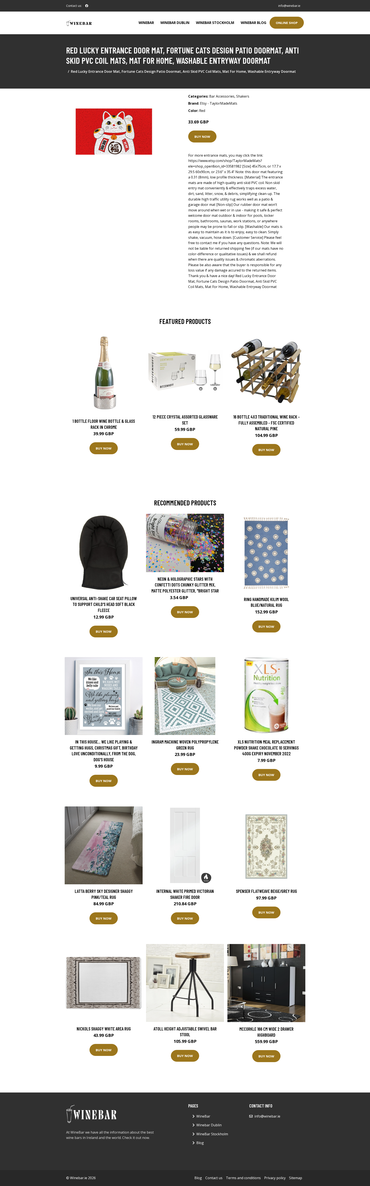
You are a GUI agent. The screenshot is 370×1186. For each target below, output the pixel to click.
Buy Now (202, 136)
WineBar (146, 22)
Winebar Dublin (174, 22)
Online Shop (287, 23)
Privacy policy (275, 1178)
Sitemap (295, 1178)
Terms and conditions (243, 1178)
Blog (200, 1142)
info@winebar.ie (289, 6)
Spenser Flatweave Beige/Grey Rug (266, 891)
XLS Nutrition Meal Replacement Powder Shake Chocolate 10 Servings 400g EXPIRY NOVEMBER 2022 (266, 747)
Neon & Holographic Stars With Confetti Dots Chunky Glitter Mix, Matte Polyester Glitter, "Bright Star (185, 584)
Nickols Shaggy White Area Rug (104, 1028)
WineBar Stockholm (215, 22)
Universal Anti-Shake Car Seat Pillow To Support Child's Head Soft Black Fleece (103, 604)
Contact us (213, 1178)
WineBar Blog (253, 22)
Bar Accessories (221, 96)
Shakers (242, 96)
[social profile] (87, 6)
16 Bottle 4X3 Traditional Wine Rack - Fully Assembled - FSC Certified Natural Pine (266, 422)
